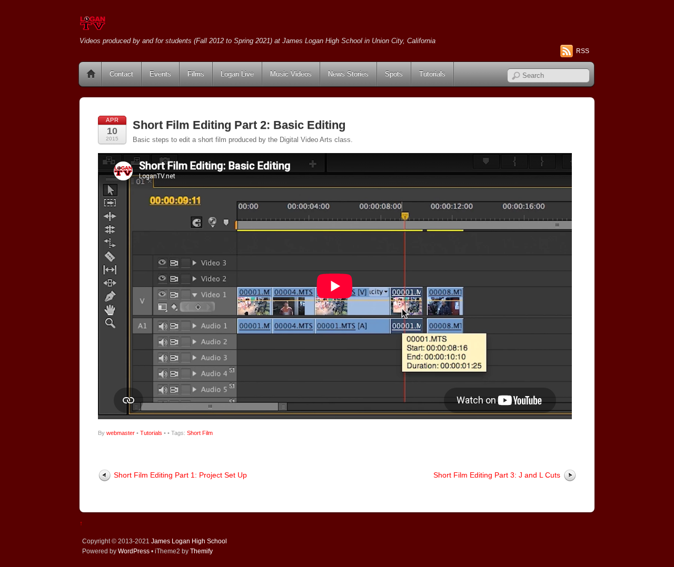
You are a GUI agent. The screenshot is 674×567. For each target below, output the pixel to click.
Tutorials (432, 74)
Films (195, 74)
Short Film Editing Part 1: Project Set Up (180, 475)
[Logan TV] (93, 26)
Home (91, 74)
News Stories (348, 74)
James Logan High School (189, 541)
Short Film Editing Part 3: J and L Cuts (496, 475)
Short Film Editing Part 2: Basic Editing (239, 124)
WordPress (134, 551)
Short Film (200, 433)
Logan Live (237, 74)
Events (160, 74)
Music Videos (291, 74)
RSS (582, 51)
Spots (394, 74)
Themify (201, 551)
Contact (121, 74)
